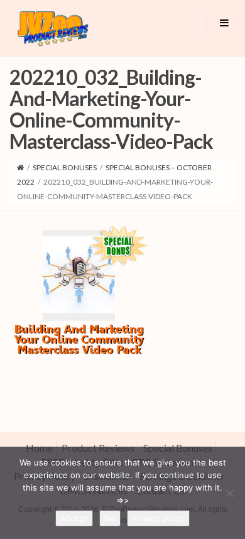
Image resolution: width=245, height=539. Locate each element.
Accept (74, 518)
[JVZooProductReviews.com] (51, 28)
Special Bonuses (65, 167)
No (110, 518)
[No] (229, 493)
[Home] (20, 167)
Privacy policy (158, 518)
